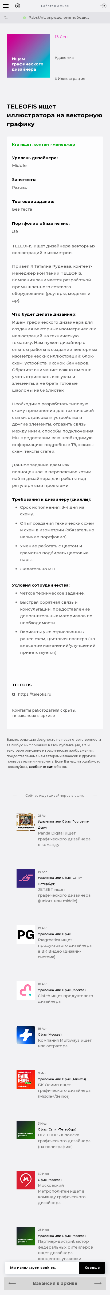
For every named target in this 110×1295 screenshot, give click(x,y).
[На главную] (17, 6)
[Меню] (6, 6)
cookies (47, 1268)
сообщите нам (41, 767)
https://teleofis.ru (34, 694)
